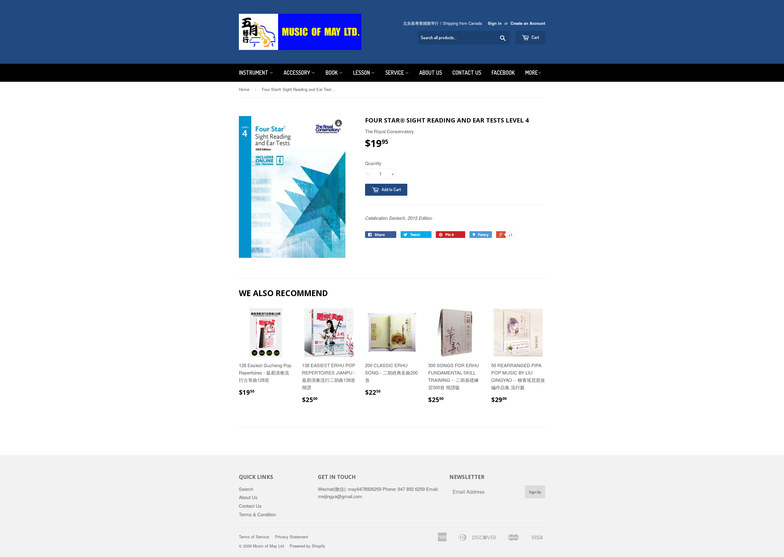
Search (246, 489)
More (531, 72)
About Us (430, 72)
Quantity (373, 163)
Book (332, 72)
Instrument (254, 72)
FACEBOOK (503, 72)
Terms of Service (254, 537)
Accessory (297, 72)
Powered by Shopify (307, 546)
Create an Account (528, 23)
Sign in (495, 23)
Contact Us (466, 72)
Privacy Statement (291, 537)
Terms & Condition (257, 514)
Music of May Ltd (268, 546)
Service (395, 72)
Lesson (362, 72)
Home (244, 89)
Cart (535, 37)
